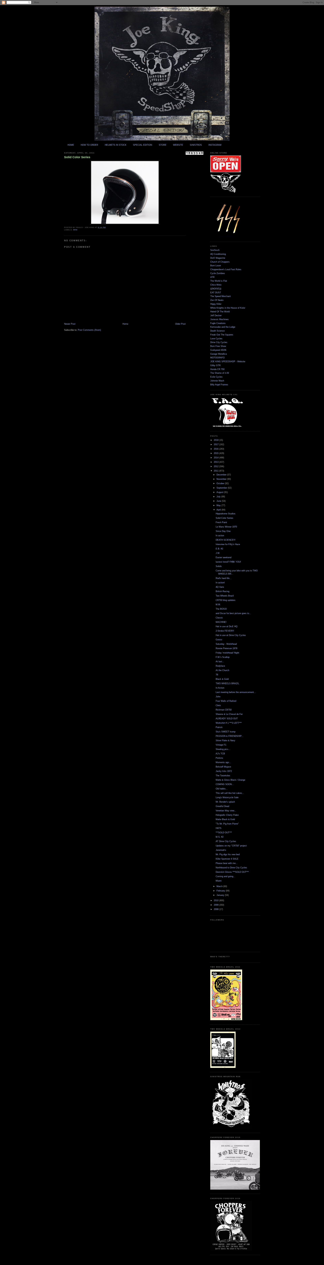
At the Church (222, 670)
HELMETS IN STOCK (115, 145)
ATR (212, 277)
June (219, 501)
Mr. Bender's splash (225, 802)
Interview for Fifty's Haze (228, 544)
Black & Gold (222, 679)
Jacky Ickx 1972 (224, 771)
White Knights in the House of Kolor (227, 308)
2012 (216, 466)
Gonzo (219, 639)
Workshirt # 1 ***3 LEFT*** (229, 723)
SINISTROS (196, 145)
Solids (219, 566)
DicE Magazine (217, 258)
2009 (216, 905)
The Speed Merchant (220, 296)
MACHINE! (221, 622)
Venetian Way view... (226, 810)
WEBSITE (178, 145)
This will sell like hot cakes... (230, 793)
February (221, 890)
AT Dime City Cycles (226, 841)
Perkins (219, 758)
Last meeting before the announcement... (236, 692)
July (219, 496)
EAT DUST (215, 292)
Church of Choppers (220, 262)
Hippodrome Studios (225, 513)
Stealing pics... (223, 749)
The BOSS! (221, 609)
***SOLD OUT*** (224, 832)
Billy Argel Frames (219, 384)
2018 (216, 440)
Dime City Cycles (218, 342)
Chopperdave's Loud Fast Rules (225, 269)
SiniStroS (215, 250)
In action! (220, 582)
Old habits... (222, 788)
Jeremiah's (221, 850)
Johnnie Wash (217, 380)
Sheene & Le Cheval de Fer (229, 714)
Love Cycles (216, 338)
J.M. (218, 553)
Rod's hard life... (224, 578)
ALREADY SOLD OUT (227, 718)
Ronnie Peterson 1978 (226, 648)
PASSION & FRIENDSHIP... (229, 736)
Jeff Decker (216, 315)
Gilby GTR (215, 365)
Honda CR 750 (217, 369)
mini (75, 230)
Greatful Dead (222, 806)
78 (217, 674)
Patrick (219, 727)
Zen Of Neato (216, 300)
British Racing (222, 591)
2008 (216, 909)
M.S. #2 (219, 837)
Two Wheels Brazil (225, 595)
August (220, 492)
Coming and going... (225, 876)
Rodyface (220, 666)
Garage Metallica (218, 354)
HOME (71, 145)
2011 (216, 471)
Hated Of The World (220, 311)
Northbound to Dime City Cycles (231, 867)
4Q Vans (220, 587)
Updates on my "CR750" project (231, 845)
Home (125, 324)
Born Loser (215, 265)
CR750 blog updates (225, 600)
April (219, 509)
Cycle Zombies (217, 273)
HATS (218, 828)
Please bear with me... (227, 863)
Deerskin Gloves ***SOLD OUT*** (232, 872)
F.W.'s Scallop (223, 657)
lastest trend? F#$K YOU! (228, 562)
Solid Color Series (77, 157)
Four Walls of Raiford (226, 701)
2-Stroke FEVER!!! (225, 631)
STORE (162, 145)
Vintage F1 (221, 745)
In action (220, 535)
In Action (220, 688)
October (221, 483)
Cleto (218, 705)
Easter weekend (223, 557)
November (222, 479)
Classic (219, 617)
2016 (216, 449)
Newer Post (69, 324)
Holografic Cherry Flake (227, 815)
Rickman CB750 (224, 709)
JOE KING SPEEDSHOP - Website (227, 361)
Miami (219, 880)
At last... (220, 661)
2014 (216, 457)
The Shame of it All (219, 373)
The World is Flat (218, 281)
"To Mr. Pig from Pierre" (227, 823)
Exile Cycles (216, 377)
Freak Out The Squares (221, 334)
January (221, 895)
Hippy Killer (215, 304)
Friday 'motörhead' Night (227, 652)
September (222, 488)
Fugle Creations (218, 323)
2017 (216, 444)
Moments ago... (223, 762)
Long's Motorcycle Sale (227, 797)
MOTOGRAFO (217, 357)
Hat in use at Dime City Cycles (231, 635)
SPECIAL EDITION (142, 145)
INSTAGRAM (214, 145)
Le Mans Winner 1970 (226, 526)
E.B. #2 (219, 548)
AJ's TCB (220, 753)
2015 (216, 453)
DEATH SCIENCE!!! (225, 540)
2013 (216, 462)
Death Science (217, 331)
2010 (216, 900)
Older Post (180, 324)
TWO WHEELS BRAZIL (227, 683)
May (219, 505)
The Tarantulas (223, 775)
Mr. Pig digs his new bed (228, 854)
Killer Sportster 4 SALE (227, 859)
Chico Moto (215, 284)
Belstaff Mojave (223, 766)
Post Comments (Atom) (89, 330)
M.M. (218, 604)
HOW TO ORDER (89, 145)
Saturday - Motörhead (226, 644)
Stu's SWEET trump (225, 731)
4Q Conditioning (218, 254)
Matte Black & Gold (225, 819)
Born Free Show (218, 346)
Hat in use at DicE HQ (226, 626)
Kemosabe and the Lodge (222, 327)
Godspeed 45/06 (218, 350)
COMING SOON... (225, 784)
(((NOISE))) (215, 288)
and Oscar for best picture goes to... (233, 613)
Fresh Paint (221, 522)
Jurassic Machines (219, 319)
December (222, 474)
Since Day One (223, 531)
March (220, 886)
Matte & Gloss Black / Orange (230, 780)
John (218, 696)
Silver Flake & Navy (225, 740)
